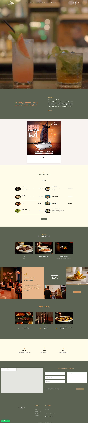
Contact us (47, 2)
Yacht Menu (44, 158)
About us (32, 2)
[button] (50, 110)
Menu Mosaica (39, 2)
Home (27, 2)
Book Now (53, 2)
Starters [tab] (44, 180)
